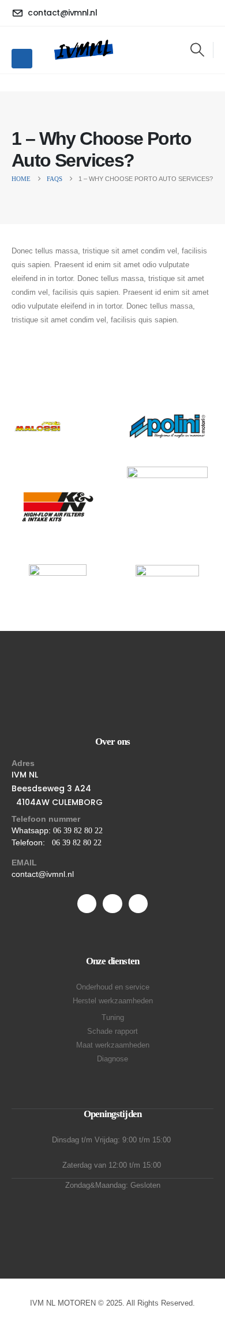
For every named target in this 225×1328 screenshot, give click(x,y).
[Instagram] (138, 903)
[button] (197, 50)
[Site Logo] (83, 50)
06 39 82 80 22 (78, 830)
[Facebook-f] (86, 903)
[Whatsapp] (112, 903)
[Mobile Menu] (22, 58)
